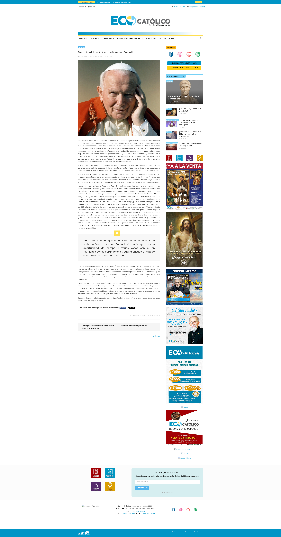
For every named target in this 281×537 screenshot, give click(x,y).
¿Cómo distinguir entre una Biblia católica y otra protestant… (190, 134)
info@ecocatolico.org (197, 7)
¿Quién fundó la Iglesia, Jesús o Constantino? (183, 97)
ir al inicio (156, 336)
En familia (168, 38)
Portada (83, 38)
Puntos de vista (153, 38)
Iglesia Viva (107, 38)
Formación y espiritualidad (129, 38)
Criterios (81, 47)
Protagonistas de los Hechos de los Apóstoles (190, 144)
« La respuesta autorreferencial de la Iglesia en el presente (97, 327)
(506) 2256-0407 (149, 514)
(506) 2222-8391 (129, 514)
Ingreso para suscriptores (184, 63)
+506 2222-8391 (179, 7)
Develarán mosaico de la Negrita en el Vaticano (114, 2)
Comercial (188, 532)
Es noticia (94, 38)
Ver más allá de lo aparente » (134, 325)
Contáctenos (198, 532)
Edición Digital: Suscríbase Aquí (184, 68)
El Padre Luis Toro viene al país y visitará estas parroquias (189, 122)
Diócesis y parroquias (172, 120)
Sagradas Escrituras (172, 143)
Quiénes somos (178, 532)
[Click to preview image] (119, 98)
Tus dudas (169, 81)
